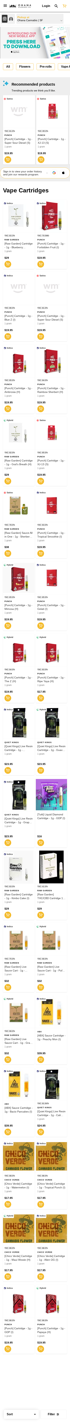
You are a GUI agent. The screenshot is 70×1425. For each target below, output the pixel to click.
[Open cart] (64, 6)
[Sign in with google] (54, 173)
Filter (51, 1414)
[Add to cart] (7, 159)
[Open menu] (5, 5)
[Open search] (56, 6)
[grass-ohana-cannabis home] (20, 6)
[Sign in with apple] (63, 173)
